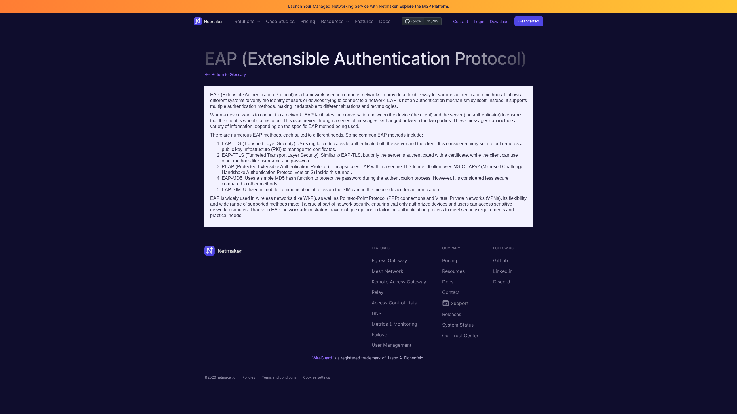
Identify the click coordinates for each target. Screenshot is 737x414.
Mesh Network (387, 271)
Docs (447, 282)
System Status (458, 325)
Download (499, 21)
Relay (377, 292)
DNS (376, 313)
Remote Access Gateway (399, 282)
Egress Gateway (389, 260)
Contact (460, 21)
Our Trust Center (460, 335)
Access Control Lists (394, 303)
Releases (451, 314)
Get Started (528, 21)
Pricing (449, 260)
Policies (248, 377)
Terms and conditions (279, 377)
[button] (247, 21)
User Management (391, 345)
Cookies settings (316, 377)
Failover (380, 335)
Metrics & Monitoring (394, 324)
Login (479, 21)
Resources (453, 271)
